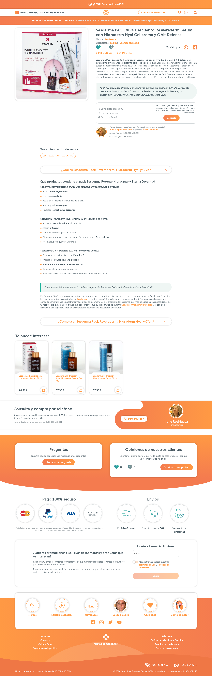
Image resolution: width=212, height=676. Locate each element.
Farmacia (36, 20)
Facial (113, 43)
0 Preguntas (104, 53)
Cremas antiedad (129, 43)
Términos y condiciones (167, 644)
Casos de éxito (120, 615)
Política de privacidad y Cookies (167, 640)
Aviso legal (167, 636)
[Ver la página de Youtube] (119, 622)
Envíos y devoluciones (167, 648)
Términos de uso (147, 565)
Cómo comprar (179, 615)
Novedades (91, 615)
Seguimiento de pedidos (45, 648)
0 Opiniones (124, 53)
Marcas (32, 615)
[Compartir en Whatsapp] (186, 47)
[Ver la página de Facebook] (93, 622)
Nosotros (45, 636)
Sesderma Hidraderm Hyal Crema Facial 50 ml (105, 377)
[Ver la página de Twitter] (110, 622)
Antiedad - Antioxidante (58, 155)
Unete (156, 576)
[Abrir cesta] (195, 12)
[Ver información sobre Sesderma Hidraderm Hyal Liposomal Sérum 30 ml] (69, 357)
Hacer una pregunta (58, 462)
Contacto (171, 118)
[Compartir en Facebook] (195, 47)
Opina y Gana (45, 644)
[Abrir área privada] (186, 12)
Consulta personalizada (153, 12)
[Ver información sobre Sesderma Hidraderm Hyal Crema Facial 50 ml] (106, 357)
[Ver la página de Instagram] (101, 622)
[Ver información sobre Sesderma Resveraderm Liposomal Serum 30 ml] (31, 357)
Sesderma (69, 20)
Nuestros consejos (62, 615)
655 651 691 (189, 664)
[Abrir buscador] (180, 12)
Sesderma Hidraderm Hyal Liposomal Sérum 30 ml (69, 378)
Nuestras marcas (52, 20)
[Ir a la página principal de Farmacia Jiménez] (106, 12)
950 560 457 (151, 129)
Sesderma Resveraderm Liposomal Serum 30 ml (31, 377)
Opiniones (150, 615)
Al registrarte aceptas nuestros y (154, 565)
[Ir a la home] (106, 639)
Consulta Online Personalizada (136, 305)
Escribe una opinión (177, 467)
